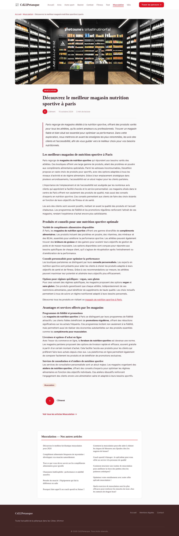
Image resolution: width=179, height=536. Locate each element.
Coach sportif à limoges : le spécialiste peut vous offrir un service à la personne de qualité (113, 458)
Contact (160, 512)
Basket (80, 5)
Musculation (118, 5)
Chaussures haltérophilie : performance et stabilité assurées (63, 473)
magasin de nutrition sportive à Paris (103, 299)
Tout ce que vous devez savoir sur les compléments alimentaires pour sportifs (64, 464)
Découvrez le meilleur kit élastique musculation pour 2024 (62, 447)
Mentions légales (147, 512)
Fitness (100, 5)
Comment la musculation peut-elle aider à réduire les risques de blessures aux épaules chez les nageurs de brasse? (113, 448)
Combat (90, 5)
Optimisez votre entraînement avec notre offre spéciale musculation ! (112, 478)
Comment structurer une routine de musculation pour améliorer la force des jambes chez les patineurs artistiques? (112, 469)
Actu (59, 5)
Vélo (129, 5)
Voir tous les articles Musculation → (60, 414)
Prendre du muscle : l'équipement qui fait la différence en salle (60, 481)
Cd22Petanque (27, 4)
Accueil (51, 5)
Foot (108, 5)
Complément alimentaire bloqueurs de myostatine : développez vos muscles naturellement (64, 455)
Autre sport (69, 5)
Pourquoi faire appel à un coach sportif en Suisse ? (63, 489)
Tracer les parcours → (151, 5)
